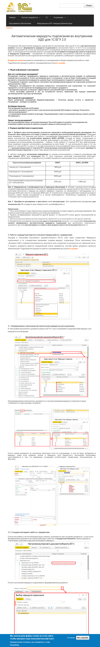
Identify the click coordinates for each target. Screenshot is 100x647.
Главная (12, 17)
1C (46, 17)
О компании (60, 19)
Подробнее (14, 645)
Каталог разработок (31, 19)
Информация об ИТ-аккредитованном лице (54, 23)
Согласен (71, 638)
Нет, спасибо (82, 638)
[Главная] (19, 7)
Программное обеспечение (20, 23)
